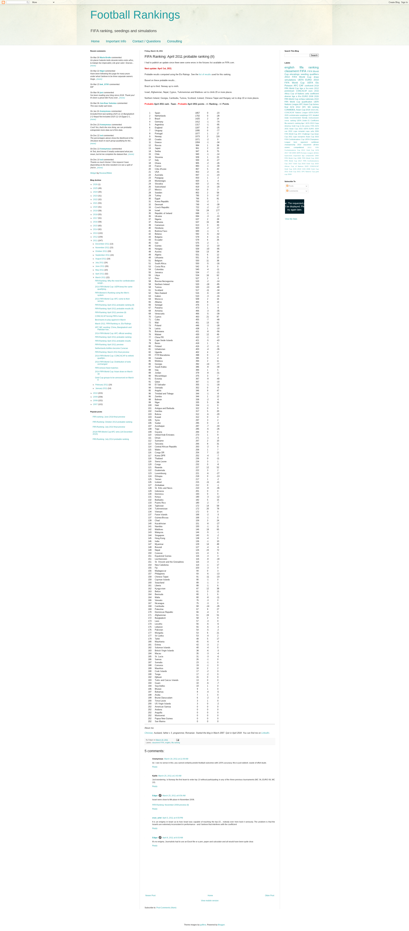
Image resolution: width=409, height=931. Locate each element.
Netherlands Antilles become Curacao (111, 348)
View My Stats (291, 219)
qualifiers (314, 74)
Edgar (155, 796)
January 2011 (101, 388)
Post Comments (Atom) (166, 908)
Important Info (116, 41)
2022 (95, 199)
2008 (95, 400)
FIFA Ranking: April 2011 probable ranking (113, 337)
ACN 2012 (295, 107)
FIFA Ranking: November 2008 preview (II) (170, 805)
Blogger (221, 925)
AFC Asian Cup (306, 104)
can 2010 (288, 131)
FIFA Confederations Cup (294, 139)
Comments (293, 191)
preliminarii (289, 91)
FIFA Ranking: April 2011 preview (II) (110, 312)
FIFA (312, 126)
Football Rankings (135, 14)
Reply (154, 767)
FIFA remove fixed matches (106, 368)
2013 (95, 233)
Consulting (174, 41)
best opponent (301, 142)
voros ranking (290, 120)
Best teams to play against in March (110, 320)
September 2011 (102, 255)
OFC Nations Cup (308, 171)
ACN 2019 (297, 169)
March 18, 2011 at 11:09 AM (176, 759)
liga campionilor (308, 155)
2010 (95, 393)
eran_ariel (157, 818)
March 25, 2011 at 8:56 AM (173, 796)
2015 (95, 226)
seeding (305, 74)
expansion (297, 155)
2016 (95, 222)
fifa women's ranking (293, 123)
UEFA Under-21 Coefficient (308, 120)
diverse (288, 96)
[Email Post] (177, 740)
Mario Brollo (105, 57)
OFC (310, 115)
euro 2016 (314, 91)
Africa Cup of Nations (294, 94)
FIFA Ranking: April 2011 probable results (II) (114, 309)
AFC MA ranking (310, 107)
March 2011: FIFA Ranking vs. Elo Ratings (113, 324)
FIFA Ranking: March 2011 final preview (112, 352)
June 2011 (100, 266)
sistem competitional (294, 147)
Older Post (269, 895)
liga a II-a (304, 88)
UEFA (310, 82)
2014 (95, 229)
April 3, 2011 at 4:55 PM (172, 818)
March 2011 (100, 277)
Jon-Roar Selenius (108, 103)
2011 (95, 240)
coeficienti (309, 86)
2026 (95, 184)
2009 (95, 397)
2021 (95, 203)
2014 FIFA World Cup (298, 77)
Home (95, 41)
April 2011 (100, 274)
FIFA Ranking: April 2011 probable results (113, 341)
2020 (95, 207)
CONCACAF (301, 91)
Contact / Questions (146, 41)
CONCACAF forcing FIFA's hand (109, 316)
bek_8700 (104, 84)
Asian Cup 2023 (312, 137)
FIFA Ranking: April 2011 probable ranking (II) (114, 305)
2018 (95, 214)
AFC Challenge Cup (306, 134)
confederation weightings (298, 115)
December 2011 (102, 244)
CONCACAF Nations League (296, 112)
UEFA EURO (305, 79)
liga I (303, 123)
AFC (296, 85)
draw (316, 77)
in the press (305, 126)
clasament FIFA (158, 743)
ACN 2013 (310, 123)
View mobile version (210, 901)
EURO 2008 (307, 96)
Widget (93, 173)
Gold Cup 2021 (295, 171)
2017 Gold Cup (295, 163)
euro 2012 (314, 88)
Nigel (102, 71)
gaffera (203, 925)
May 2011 (99, 270)
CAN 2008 (306, 169)
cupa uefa (310, 131)
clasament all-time (311, 145)
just (101, 92)
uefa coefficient (312, 94)
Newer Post (150, 895)
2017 (95, 218)
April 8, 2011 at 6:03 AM (172, 838)
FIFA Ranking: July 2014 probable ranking (111, 439)
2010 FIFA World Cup (302, 81)
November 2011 (102, 247)
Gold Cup (295, 126)
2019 (95, 211)
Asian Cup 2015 (296, 129)
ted (101, 135)
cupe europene (299, 137)
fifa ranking (175, 743)
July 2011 (99, 262)
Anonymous (105, 111)
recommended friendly (298, 118)
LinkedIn (265, 733)
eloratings (295, 74)
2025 (95, 188)
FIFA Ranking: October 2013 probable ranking (112, 422)
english (167, 743)
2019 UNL (315, 110)
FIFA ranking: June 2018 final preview (109, 417)
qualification (307, 102)
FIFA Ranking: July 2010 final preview (109, 427)
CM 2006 (292, 153)
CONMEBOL (290, 110)
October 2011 (101, 251)
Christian (149, 733)
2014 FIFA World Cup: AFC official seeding (113, 333)
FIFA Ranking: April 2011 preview (109, 344)
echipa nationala (306, 99)
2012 (95, 237)
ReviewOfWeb (105, 173)
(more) (93, 66)
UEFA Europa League (305, 153)
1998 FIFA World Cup (305, 158)
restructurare (314, 118)
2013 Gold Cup (307, 150)
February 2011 (101, 385)
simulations (290, 79)
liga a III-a (296, 96)
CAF (301, 85)
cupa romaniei (299, 131)
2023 (95, 196)
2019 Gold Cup (308, 163)
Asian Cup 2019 (303, 110)
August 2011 (101, 259)
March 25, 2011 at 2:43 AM (169, 776)
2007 (95, 404)
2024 (95, 192)
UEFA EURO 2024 (311, 129)
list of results (205, 74)
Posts (290, 186)
